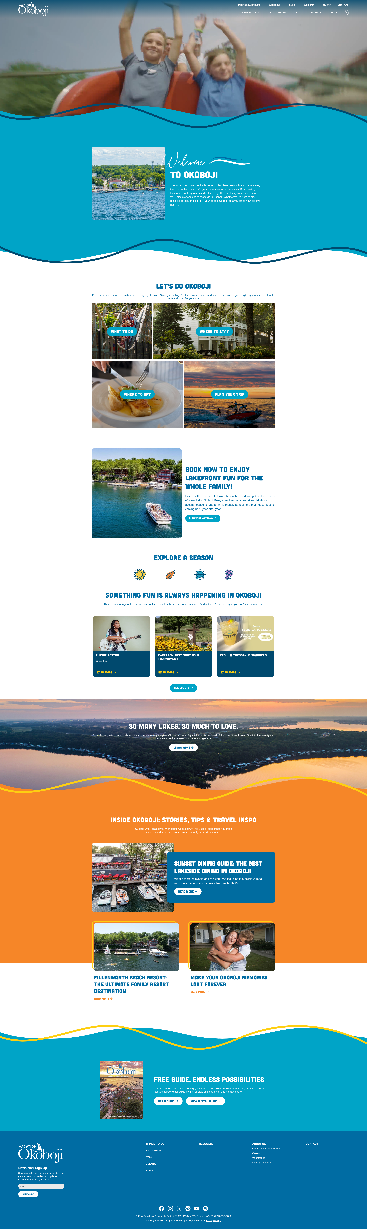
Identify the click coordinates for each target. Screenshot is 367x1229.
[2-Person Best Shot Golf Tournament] (183, 646)
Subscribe (28, 1194)
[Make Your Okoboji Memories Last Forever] (231, 959)
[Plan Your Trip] (229, 394)
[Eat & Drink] (137, 394)
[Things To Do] (122, 331)
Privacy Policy (213, 1220)
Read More (186, 891)
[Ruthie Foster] (121, 646)
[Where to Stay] (214, 331)
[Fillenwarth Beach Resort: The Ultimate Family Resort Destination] (135, 962)
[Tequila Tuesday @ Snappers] (245, 646)
